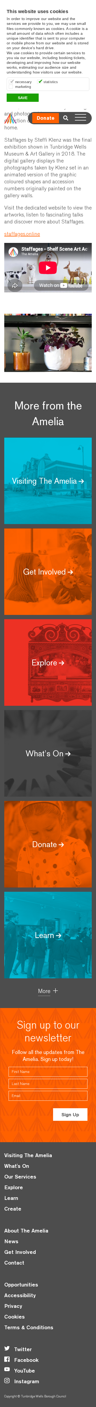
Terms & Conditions (28, 1327)
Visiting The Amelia (28, 1155)
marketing (23, 86)
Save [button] (23, 98)
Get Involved (20, 1252)
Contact (14, 1262)
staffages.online (22, 234)
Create (12, 1209)
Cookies (14, 1316)
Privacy (13, 1306)
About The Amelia (26, 1230)
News (11, 1241)
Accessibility (20, 1295)
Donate (45, 118)
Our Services (20, 1176)
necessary (23, 82)
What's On (16, 1166)
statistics (50, 82)
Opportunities (21, 1284)
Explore (13, 1187)
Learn (11, 1198)
